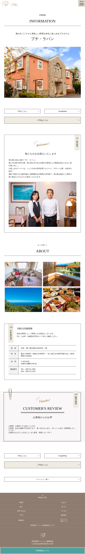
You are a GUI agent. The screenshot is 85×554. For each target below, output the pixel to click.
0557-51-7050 (30, 369)
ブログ (21, 515)
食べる (64, 507)
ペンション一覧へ (42, 479)
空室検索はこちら (42, 550)
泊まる (64, 502)
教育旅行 (64, 515)
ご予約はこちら (42, 120)
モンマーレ (63, 520)
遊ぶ (21, 507)
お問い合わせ (21, 511)
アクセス (64, 511)
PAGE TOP (42, 498)
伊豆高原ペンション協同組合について (42, 525)
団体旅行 (21, 520)
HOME (21, 502)
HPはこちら (22, 111)
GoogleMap (62, 111)
